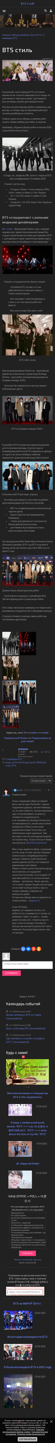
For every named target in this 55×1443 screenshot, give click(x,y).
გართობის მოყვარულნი (24, 762)
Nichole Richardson (36, 843)
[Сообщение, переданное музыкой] (28, 1225)
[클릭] (27, 654)
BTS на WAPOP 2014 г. (27, 1303)
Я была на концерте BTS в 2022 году (27, 1367)
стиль (8, 765)
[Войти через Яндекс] (33, 949)
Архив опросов (34, 1259)
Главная (6, 35)
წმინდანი (41, 762)
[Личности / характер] (28, 1223)
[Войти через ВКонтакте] (28, 949)
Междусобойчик (20, 35)
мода (8, 762)
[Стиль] (28, 1220)
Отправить (11, 973)
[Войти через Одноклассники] (39, 949)
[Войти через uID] (23, 949)
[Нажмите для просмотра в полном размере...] (27, 80)
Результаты (19, 1259)
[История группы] (28, 1215)
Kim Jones (7, 229)
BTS (14, 765)
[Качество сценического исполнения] (28, 1218)
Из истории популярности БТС (27, 1336)
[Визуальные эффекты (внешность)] (28, 1228)
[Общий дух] (28, 1247)
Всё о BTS (36, 35)
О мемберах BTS (13, 759)
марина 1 (34, 900)
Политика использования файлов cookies (23, 1431)
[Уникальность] (28, 1213)
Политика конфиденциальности (31, 1434)
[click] (10, 679)
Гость (47, 752)
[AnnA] (6, 792)
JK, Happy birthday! (27, 1163)
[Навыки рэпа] (28, 1235)
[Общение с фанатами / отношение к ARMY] (28, 1240)
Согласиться (27, 1439)
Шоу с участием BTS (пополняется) (25, 1028)
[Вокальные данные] (28, 1230)
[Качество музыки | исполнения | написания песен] (28, 1242)
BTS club (27, 3)
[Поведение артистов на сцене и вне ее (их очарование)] (28, 1245)
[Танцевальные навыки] (28, 1237)
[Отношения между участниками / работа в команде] (28, 1232)
